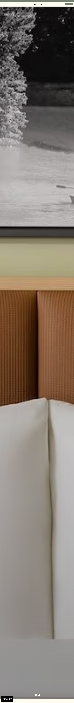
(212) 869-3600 (60, 4)
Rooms (37, 695)
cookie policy (8, 699)
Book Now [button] (69, 4)
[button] (1, 4)
